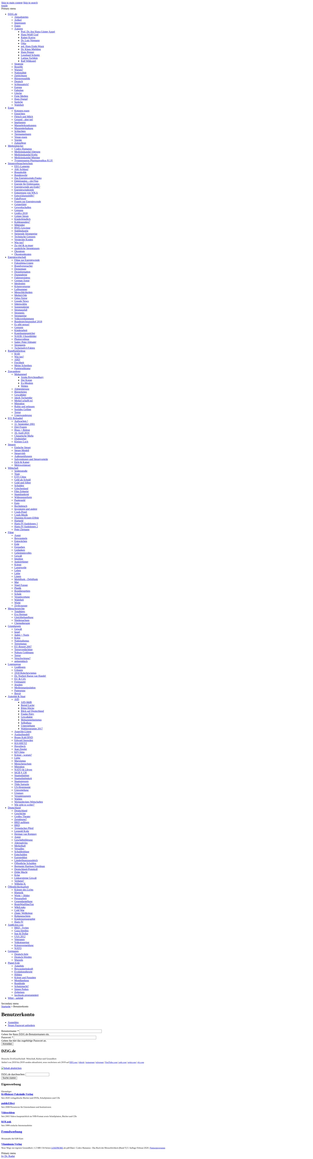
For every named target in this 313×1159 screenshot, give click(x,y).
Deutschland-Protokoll (25, 869)
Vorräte (18, 140)
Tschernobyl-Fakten (24, 348)
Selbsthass (26, 722)
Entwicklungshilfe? (24, 195)
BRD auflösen (21, 822)
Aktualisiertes (21, 17)
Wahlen (18, 799)
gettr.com (132, 1062)
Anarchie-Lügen (22, 731)
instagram (90, 1062)
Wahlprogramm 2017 (32, 728)
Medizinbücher (15, 145)
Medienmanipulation (25, 687)
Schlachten (20, 131)
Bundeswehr (20, 175)
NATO (18, 948)
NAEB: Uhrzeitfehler (25, 336)
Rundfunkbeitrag (16, 350)
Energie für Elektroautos (26, 184)
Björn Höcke (27, 708)
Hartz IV (18, 921)
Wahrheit (19, 104)
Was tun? (19, 242)
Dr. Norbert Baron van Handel (30, 676)
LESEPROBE (57, 1148)
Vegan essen (20, 137)
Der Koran (26, 380)
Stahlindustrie (21, 230)
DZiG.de (12, 14)
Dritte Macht (20, 872)
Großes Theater (22, 816)
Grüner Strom (21, 216)
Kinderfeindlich (22, 219)
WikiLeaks (19, 907)
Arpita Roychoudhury (32, 377)
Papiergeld (19, 500)
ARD (17, 359)
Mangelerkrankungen (25, 125)
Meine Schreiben (23, 365)
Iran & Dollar (21, 933)
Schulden (19, 485)
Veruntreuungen (22, 796)
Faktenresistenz (22, 277)
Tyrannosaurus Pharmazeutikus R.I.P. (33, 160)
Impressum (20, 22)
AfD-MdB (26, 702)
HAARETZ (20, 743)
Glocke (18, 93)
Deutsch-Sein (21, 954)
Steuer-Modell (21, 450)
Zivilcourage (20, 605)
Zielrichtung (20, 75)
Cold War (19, 910)
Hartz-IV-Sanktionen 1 (26, 523)
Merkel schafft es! (23, 400)
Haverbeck (20, 746)
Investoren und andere (25, 509)
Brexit (17, 693)
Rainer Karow (28, 37)
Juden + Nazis (21, 635)
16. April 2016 (21, 432)
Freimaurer (20, 681)
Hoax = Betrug (22, 430)
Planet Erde (14, 962)
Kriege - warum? (23, 755)
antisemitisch (21, 661)
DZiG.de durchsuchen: (13, 1074)
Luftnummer (20, 289)
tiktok (81, 1062)
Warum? (18, 69)
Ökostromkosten (22, 254)
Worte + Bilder (22, 895)
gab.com (122, 1062)
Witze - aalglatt (15, 998)
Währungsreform (23, 497)
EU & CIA (20, 678)
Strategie (18, 63)
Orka (23, 43)
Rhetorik (18, 892)
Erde (16, 544)
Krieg (17, 637)
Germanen (13, 951)
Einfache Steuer (22, 447)
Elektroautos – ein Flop (26, 181)
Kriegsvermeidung (23, 945)
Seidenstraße (20, 471)
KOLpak (6, 1121)
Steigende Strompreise (25, 233)
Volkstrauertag (21, 942)
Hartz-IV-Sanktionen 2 (26, 526)
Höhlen (18, 974)
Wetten (24, 386)
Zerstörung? (20, 819)
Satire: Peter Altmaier (25, 342)
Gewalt (18, 555)
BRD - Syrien (21, 927)
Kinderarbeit (20, 330)
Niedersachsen (21, 620)
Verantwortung (22, 596)
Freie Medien (21, 96)
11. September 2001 (24, 424)
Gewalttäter (20, 394)
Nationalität (20, 72)
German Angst (21, 280)
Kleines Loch (21, 441)
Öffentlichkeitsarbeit (18, 886)
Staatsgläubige (21, 775)
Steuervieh (19, 453)
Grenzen (18, 210)
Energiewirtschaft (17, 257)
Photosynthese (21, 339)
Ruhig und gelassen (24, 406)
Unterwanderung (23, 415)
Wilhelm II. (20, 883)
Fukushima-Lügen (23, 263)
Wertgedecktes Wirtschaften (28, 801)
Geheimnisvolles (22, 553)
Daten (17, 25)
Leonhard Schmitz (30, 55)
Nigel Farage (21, 585)
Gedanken (19, 550)
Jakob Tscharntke (23, 397)
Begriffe (18, 66)
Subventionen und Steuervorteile (31, 459)
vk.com (140, 1062)
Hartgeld (18, 520)
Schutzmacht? (21, 986)
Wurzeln (18, 960)
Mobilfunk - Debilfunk (26, 579)
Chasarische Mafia (23, 435)
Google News (21, 301)
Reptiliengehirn (22, 591)
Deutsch (18, 81)
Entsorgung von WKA (26, 192)
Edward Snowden (23, 740)
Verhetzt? (19, 880)
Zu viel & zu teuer (23, 245)
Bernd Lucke (27, 705)
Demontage (20, 268)
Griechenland (21, 488)
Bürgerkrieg (20, 391)
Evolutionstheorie (23, 971)
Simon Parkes (21, 989)
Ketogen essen (21, 110)
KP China (19, 752)
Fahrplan (18, 90)
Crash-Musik (21, 514)
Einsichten (19, 113)
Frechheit (19, 362)
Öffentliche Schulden (25, 863)
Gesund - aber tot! (23, 119)
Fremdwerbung (11, 1131)
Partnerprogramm (157, 1148)
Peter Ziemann (21, 529)
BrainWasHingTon (24, 904)
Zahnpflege (20, 143)
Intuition (18, 558)
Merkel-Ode (20, 295)
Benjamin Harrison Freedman (29, 866)
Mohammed (20, 374)
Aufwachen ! (21, 421)
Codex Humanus (23, 148)
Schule (17, 594)
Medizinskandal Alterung (27, 151)
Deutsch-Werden (23, 957)
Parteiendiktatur (22, 368)
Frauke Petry (27, 714)
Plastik (17, 588)
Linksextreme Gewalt (25, 878)
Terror (17, 412)
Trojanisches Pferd (23, 828)
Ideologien (19, 283)
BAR (17, 353)
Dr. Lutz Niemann (30, 40)
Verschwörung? (22, 658)
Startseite (6, 1006)
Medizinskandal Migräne (27, 157)
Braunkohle (20, 172)
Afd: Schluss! (21, 169)
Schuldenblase (21, 851)
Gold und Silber (22, 482)
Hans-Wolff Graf (29, 34)
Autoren (18, 28)
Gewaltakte (27, 717)
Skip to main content (11, 2)
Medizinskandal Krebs (25, 154)
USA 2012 (19, 936)
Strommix (19, 312)
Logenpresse (14, 664)
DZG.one (73, 1062)
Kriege (17, 564)
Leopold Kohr (21, 831)
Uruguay (18, 793)
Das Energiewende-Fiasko (28, 178)
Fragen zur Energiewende (27, 201)
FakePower (20, 198)
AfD (16, 699)
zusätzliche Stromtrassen (26, 248)
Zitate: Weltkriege (23, 913)
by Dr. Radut (8, 1156)
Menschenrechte (16, 608)
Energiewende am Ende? (27, 186)
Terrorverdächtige (23, 649)
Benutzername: (10, 1031)
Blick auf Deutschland (32, 711)
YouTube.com (111, 1062)
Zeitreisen (19, 992)
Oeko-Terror (20, 298)
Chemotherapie (22, 623)
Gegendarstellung (23, 901)
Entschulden (20, 854)
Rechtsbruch (20, 506)
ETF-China (20, 476)
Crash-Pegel (20, 512)
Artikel (18, 20)
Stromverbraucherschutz (20, 163)
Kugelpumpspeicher (24, 333)
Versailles (19, 848)
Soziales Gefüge (22, 409)
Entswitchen (20, 541)
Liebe (17, 573)
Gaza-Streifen (21, 930)
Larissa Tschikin (29, 58)
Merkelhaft (20, 845)
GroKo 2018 (21, 213)
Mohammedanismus (31, 719)
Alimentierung (21, 389)
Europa (18, 87)
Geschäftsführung (23, 840)
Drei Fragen (20, 427)
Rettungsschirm (22, 916)
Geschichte (20, 813)
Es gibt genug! (21, 324)
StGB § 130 (20, 772)
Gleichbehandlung (23, 617)
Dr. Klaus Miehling (31, 49)
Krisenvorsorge (22, 286)
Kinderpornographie (24, 919)
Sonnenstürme (21, 307)
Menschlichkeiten (23, 292)
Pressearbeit (20, 898)
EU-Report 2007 (23, 646)
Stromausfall (20, 309)
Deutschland (14, 807)
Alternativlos (21, 842)
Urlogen (18, 670)
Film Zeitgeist (21, 491)
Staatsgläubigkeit (23, 778)
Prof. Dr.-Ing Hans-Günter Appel (38, 31)
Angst (17, 535)
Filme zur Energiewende (27, 260)
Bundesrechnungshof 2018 (28, 321)
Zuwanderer (14, 371)
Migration (19, 403)
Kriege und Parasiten (25, 977)
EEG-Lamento (22, 166)
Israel (17, 632)
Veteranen (19, 939)
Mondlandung (21, 980)
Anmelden (13, 1022)
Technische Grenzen (24, 236)
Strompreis (19, 345)
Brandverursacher (23, 266)
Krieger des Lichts (23, 889)
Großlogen (19, 667)
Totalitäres (19, 611)
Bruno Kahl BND (23, 737)
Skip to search (30, 2)
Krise (17, 875)
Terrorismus (20, 643)
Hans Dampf (21, 99)
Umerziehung (28, 725)
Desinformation (22, 271)
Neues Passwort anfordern (21, 1025)
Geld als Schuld (22, 479)
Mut (16, 582)
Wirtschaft (13, 468)
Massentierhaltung (23, 128)
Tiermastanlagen (22, 134)
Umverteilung (21, 790)
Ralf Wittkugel (28, 61)
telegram (100, 1062)
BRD (17, 825)
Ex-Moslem (27, 383)
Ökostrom (19, 251)
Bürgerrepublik (22, 78)
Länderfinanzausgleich (26, 860)
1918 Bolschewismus (25, 673)
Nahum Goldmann (24, 652)
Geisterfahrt (20, 204)
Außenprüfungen (23, 456)
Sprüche (18, 102)
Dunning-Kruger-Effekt (26, 517)
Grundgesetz (14, 626)
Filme (11, 532)
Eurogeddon (20, 857)
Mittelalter (19, 225)
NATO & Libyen (23, 769)
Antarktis (19, 965)
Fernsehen (19, 547)
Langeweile (20, 567)
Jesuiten (18, 684)
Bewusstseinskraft (23, 968)
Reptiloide (19, 983)
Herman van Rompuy (25, 834)
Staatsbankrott (21, 494)
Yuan (17, 473)
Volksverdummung (24, 318)
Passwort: (7, 1037)
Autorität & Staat (16, 696)
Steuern (12, 444)
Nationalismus (21, 640)
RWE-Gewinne (22, 227)
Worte (17, 602)
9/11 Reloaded (15, 418)
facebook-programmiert (26, 995)
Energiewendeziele (24, 189)
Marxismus (20, 760)
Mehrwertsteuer (22, 465)
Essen (11, 107)
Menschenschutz (22, 763)
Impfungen (20, 122)
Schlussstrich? (21, 84)
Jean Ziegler (20, 749)
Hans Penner (27, 52)
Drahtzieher (20, 438)
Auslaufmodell (22, 734)
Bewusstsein (20, 538)
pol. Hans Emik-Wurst (32, 46)
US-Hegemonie (22, 787)
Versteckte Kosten (23, 239)
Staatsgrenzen (21, 781)
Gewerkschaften (22, 207)
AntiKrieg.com (15, 924)
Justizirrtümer (21, 561)
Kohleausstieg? (22, 222)
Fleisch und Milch (23, 116)
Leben (17, 570)
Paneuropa (19, 690)
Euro (16, 503)
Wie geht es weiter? (24, 804)
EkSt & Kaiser (21, 462)
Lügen (17, 576)
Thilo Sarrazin (21, 784)
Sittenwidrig (20, 304)
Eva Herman (20, 614)
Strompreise (20, 315)
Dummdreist (20, 274)
